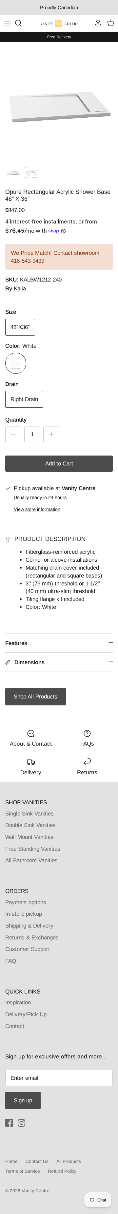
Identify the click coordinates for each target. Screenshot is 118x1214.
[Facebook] (9, 1123)
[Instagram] (21, 1123)
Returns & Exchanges (32, 937)
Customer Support (27, 949)
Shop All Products (35, 697)
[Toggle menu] (7, 23)
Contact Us (37, 1161)
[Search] (21, 23)
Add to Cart (59, 463)
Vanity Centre (35, 1190)
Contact (14, 1026)
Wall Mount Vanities (29, 837)
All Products (68, 1161)
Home (11, 1161)
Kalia (20, 288)
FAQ (10, 961)
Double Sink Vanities (30, 825)
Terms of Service (22, 1171)
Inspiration (18, 1002)
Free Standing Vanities (32, 849)
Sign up (23, 1100)
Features (16, 643)
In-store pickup (23, 914)
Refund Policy (62, 1171)
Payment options (25, 902)
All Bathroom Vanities (31, 860)
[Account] (96, 23)
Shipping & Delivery (29, 926)
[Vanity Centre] (59, 23)
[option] (59, 101)
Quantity (16, 420)
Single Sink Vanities (29, 814)
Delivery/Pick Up (26, 1014)
